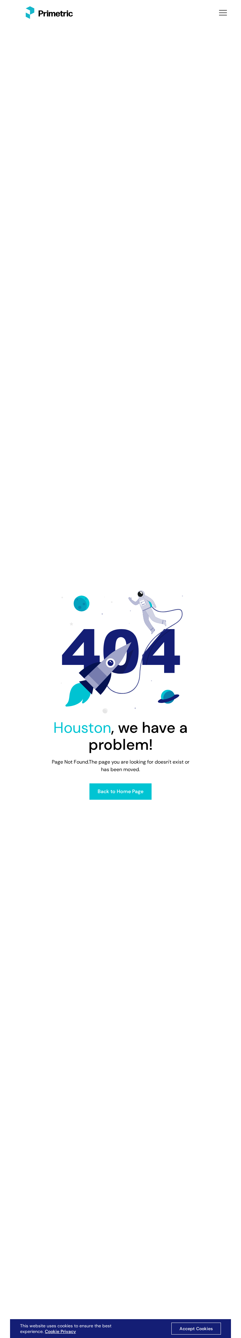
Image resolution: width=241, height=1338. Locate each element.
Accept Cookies (196, 1328)
